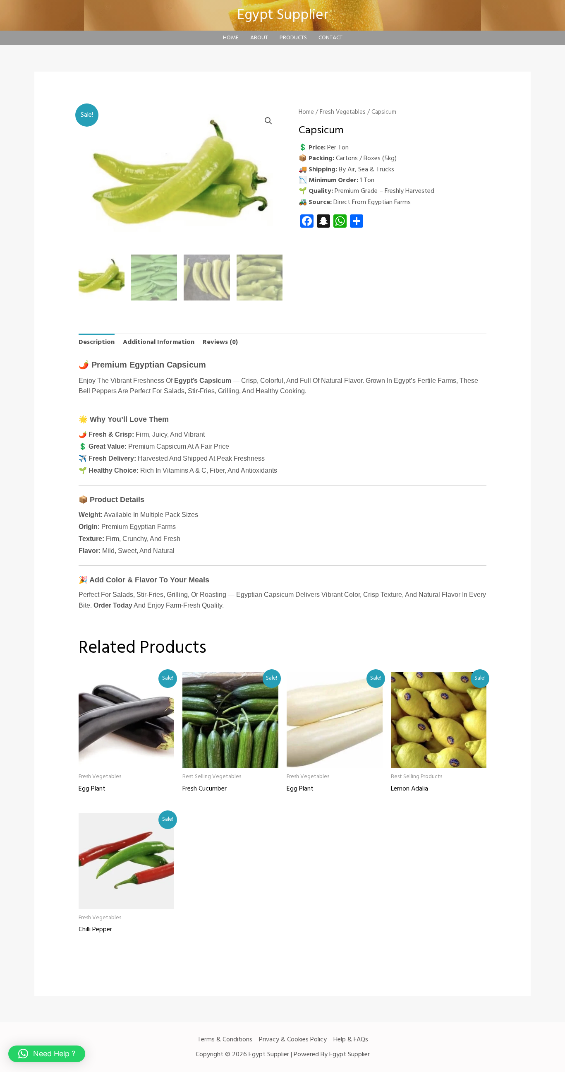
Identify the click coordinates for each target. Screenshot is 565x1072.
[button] (268, 120)
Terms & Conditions (224, 1039)
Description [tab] (97, 342)
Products (293, 38)
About (259, 38)
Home (231, 38)
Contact (330, 38)
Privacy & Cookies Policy (293, 1039)
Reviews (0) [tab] (220, 342)
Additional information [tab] (158, 342)
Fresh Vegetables (343, 112)
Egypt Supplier (282, 15)
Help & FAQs (350, 1039)
